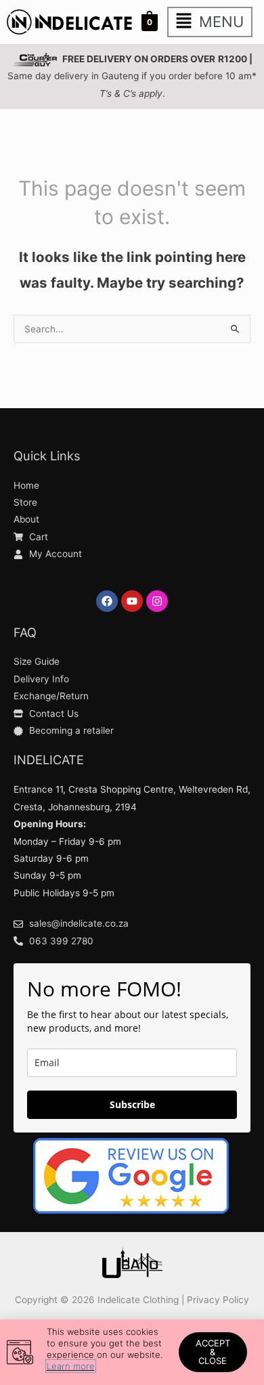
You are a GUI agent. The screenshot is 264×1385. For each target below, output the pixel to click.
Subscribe (132, 1104)
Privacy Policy (218, 1299)
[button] (210, 22)
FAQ (25, 632)
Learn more (71, 1366)
